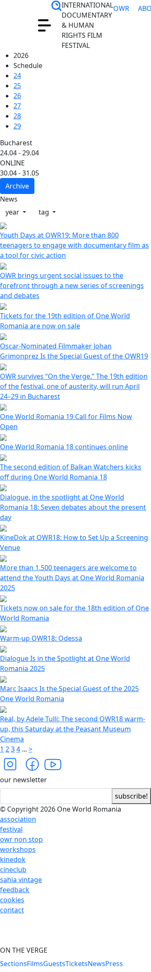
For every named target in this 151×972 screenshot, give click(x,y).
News (96, 963)
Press (114, 963)
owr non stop (21, 839)
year (13, 212)
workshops (18, 849)
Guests (54, 963)
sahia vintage (21, 879)
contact (12, 909)
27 (17, 105)
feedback (14, 889)
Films (35, 963)
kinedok (13, 859)
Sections (13, 963)
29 (17, 126)
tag (45, 212)
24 (17, 75)
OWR (121, 18)
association (18, 819)
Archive (17, 186)
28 (17, 116)
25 (17, 85)
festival (11, 829)
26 (17, 95)
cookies (12, 899)
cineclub (13, 869)
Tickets (76, 963)
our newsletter (23, 779)
